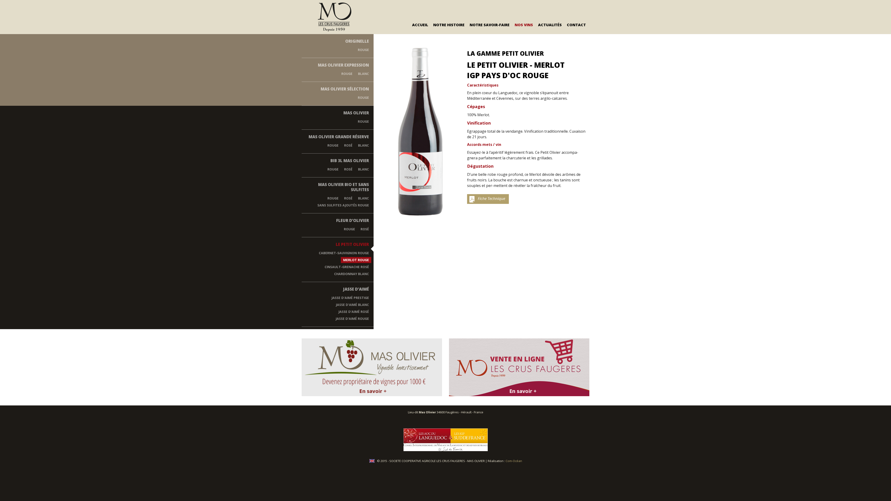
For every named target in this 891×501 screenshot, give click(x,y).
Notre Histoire (449, 24)
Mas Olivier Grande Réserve (339, 136)
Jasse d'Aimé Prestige (350, 297)
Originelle (357, 41)
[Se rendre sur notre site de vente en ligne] (519, 367)
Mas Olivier (356, 113)
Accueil (420, 24)
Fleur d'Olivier (352, 220)
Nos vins (524, 24)
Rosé (348, 145)
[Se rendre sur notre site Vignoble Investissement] (372, 367)
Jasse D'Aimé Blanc (352, 304)
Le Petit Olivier (352, 244)
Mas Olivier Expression (343, 65)
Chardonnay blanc (351, 274)
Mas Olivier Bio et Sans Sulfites (343, 187)
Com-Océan (514, 461)
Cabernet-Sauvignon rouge (344, 253)
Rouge (363, 50)
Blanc (363, 73)
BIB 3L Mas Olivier (349, 160)
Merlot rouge (356, 260)
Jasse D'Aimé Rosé (353, 311)
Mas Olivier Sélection (345, 89)
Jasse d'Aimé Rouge (352, 318)
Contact (576, 24)
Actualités (550, 24)
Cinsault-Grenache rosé (347, 267)
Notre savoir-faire (490, 24)
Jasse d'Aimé (356, 289)
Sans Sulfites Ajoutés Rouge (343, 205)
